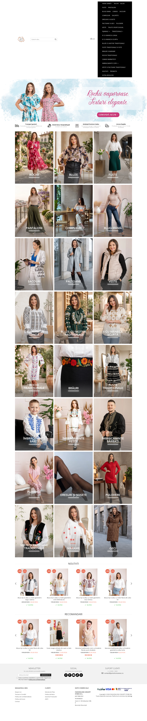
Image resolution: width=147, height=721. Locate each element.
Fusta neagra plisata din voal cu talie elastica (59, 649)
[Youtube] (73, 675)
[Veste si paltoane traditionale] (34, 531)
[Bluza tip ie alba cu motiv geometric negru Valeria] (29, 582)
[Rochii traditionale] (34, 371)
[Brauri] (73, 371)
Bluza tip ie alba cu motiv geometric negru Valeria (30, 599)
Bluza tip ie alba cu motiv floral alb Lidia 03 (117, 599)
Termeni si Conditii (20, 694)
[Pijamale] (34, 478)
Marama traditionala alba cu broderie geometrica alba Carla (117, 649)
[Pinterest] (70, 675)
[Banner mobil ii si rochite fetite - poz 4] (73, 424)
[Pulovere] (113, 478)
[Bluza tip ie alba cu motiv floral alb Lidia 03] (117, 582)
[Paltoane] (73, 264)
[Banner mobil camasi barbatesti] (113, 424)
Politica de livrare (20, 699)
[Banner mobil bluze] (73, 318)
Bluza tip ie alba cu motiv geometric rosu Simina (88, 599)
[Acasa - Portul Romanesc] (21, 39)
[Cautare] (55, 39)
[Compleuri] (73, 211)
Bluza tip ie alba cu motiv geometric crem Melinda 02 (59, 599)
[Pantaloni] (34, 211)
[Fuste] (113, 157)
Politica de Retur (50, 694)
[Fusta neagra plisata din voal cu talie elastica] (59, 632)
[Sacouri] (34, 264)
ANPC (46, 699)
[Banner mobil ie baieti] (34, 424)
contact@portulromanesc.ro (113, 673)
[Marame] (73, 531)
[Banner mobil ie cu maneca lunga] (34, 318)
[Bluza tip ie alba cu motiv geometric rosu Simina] (88, 582)
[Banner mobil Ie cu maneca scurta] (113, 318)
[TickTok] (77, 675)
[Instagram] (81, 675)
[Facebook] (66, 675)
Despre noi (18, 692)
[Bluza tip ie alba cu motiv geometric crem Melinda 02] (59, 582)
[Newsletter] (73, 100)
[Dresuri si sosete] (73, 478)
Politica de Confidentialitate (37, 679)
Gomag (129, 696)
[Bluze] (73, 157)
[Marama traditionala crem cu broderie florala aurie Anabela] (88, 632)
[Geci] (113, 531)
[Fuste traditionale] (113, 371)
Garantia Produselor (51, 697)
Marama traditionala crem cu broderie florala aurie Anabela (88, 649)
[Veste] (113, 264)
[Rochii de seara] (34, 157)
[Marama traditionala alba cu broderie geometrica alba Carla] (117, 632)
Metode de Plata (50, 692)
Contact (17, 701)
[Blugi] (113, 211)
